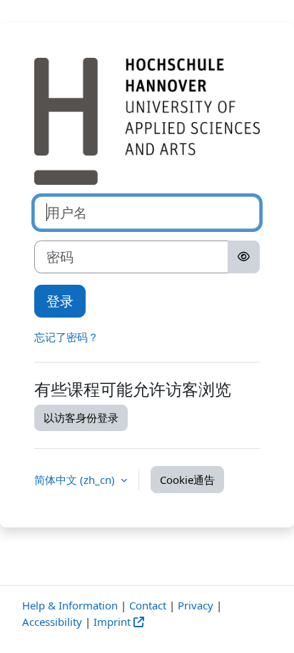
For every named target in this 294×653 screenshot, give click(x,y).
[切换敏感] (244, 257)
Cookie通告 (187, 479)
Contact (147, 605)
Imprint (112, 621)
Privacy (195, 605)
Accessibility (52, 621)
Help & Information (70, 605)
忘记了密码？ (66, 337)
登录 (60, 301)
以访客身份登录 (81, 417)
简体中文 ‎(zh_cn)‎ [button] (76, 479)
